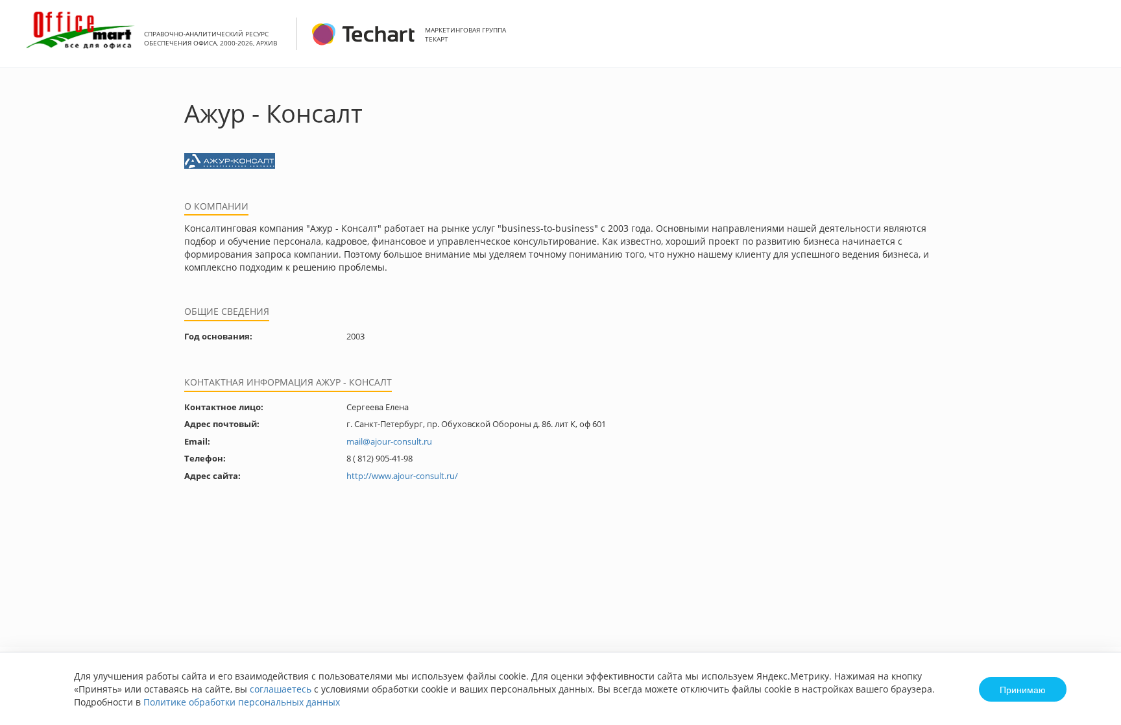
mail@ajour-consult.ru (389, 441)
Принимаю (1023, 689)
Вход (1091, 40)
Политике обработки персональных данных (241, 702)
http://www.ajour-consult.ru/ (402, 476)
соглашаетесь (280, 689)
